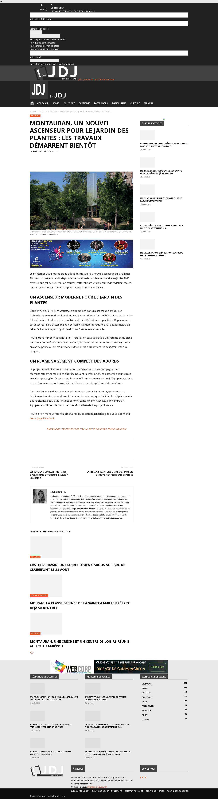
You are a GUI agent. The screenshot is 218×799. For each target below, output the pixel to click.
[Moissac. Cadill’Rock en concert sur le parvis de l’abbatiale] (164, 189)
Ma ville (148, 103)
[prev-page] (31, 652)
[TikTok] (43, 9)
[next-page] (33, 652)
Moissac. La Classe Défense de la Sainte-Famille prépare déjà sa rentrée (161, 172)
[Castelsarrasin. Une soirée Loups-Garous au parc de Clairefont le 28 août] (81, 547)
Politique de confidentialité (42, 42)
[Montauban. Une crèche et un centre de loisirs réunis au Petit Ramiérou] (81, 624)
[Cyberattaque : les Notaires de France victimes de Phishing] (109, 688)
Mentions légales (155, 791)
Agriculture (119, 103)
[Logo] (39, 98)
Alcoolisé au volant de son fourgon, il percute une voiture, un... (161, 226)
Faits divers (101, 103)
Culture (135, 103)
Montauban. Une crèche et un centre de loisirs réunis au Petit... (161, 254)
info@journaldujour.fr (97, 787)
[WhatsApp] (60, 163)
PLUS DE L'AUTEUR (61, 531)
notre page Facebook (42, 418)
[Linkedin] (74, 163)
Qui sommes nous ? (79, 791)
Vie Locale (42, 103)
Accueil (33, 111)
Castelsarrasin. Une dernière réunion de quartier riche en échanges (109, 473)
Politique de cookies (177, 791)
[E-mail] (81, 163)
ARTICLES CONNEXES (40, 531)
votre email (35, 57)
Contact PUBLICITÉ (134, 791)
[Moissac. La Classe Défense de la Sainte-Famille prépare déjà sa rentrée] (81, 585)
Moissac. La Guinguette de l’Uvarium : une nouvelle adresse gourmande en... (107, 725)
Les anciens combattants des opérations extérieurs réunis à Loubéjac (49, 474)
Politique (69, 103)
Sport (55, 103)
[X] (46, 9)
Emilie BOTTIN (39, 151)
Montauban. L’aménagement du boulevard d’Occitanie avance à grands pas (108, 753)
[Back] (52, 4)
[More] (88, 163)
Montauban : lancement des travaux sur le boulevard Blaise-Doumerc (86, 429)
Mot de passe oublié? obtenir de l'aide (48, 39)
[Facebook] (41, 9)
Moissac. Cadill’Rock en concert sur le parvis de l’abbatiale (161, 199)
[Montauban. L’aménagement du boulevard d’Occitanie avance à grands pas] (109, 743)
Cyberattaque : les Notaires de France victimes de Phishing (105, 698)
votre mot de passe (39, 28)
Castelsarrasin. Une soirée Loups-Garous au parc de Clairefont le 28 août (164, 144)
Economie (84, 103)
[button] (41, 5)
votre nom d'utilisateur (40, 19)
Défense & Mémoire (39, 595)
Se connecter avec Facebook (45, 36)
